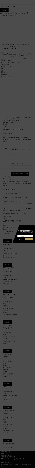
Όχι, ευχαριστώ (20, 239)
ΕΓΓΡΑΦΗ (29, 239)
